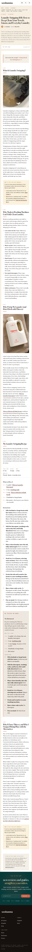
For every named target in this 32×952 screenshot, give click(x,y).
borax (14, 644)
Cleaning (13, 8)
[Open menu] (29, 2)
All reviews (3, 920)
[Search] (25, 2)
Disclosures (4, 935)
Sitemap (3, 948)
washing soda (14, 490)
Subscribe (24, 896)
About (2, 932)
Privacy (3, 938)
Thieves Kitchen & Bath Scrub (12, 411)
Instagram (19, 920)
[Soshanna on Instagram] (22, 2)
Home (2, 8)
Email (18, 923)
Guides (7, 8)
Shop (2, 926)
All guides (3, 923)
